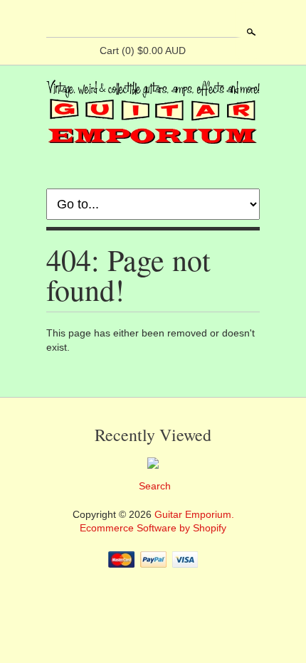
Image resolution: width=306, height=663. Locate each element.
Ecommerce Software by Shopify (153, 528)
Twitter (164, 20)
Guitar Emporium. (194, 514)
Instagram (189, 20)
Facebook (140, 20)
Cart (143, 50)
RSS (116, 20)
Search (250, 32)
